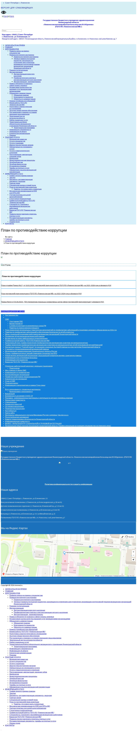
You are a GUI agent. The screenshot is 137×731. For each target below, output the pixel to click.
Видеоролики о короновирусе (21, 391)
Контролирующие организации (17, 375)
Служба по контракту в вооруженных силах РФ (27, 326)
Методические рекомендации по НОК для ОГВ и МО (29, 706)
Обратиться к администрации (24, 99)
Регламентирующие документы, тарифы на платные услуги (21, 219)
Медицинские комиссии (18, 139)
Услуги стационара (16, 143)
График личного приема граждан (21, 176)
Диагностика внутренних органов (21, 145)
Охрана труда (14, 222)
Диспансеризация (15, 72)
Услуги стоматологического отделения (24, 670)
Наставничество (11, 315)
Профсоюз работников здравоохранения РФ (22, 377)
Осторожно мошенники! (14, 406)
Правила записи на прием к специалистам (19, 52)
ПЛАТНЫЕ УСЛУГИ (12, 137)
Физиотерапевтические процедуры (22, 160)
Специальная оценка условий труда (22, 185)
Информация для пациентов (16, 360)
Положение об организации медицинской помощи (25, 336)
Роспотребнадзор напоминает (17, 417)
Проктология (14, 368)
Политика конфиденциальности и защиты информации (68, 484)
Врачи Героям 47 (16, 324)
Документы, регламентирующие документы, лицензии (21, 180)
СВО (7, 319)
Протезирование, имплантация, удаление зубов (20, 155)
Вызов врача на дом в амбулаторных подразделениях (26, 338)
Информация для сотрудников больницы (21, 358)
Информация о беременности (20, 130)
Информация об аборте (18, 131)
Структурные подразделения (20, 199)
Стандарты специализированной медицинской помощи (27, 349)
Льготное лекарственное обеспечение (23, 110)
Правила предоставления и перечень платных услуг (30, 719)
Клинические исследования (16, 379)
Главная (8, 239)
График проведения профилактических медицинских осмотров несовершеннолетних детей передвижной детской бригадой (53, 345)
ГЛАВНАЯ (9, 47)
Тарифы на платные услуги (19, 168)
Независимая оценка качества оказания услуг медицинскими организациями (20, 89)
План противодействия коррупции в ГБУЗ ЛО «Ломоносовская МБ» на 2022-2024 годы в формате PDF (41, 294)
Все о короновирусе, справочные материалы (23, 389)
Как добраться (10, 411)
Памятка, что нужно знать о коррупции (28, 189)
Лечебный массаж (16, 162)
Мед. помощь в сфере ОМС (15, 370)
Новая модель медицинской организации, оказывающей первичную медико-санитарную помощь (43, 355)
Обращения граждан (21, 95)
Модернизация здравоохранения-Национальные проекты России (31, 351)
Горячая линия (14, 183)
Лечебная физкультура (17, 164)
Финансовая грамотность (15, 400)
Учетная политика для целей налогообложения (20, 196)
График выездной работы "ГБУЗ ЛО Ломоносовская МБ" (27, 341)
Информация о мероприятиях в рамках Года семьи (25, 385)
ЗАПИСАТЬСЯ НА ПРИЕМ (15, 45)
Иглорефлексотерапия (17, 166)
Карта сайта (10, 413)
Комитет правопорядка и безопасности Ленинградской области (30, 419)
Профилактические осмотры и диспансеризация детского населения (28, 79)
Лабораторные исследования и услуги (24, 668)
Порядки (12, 135)
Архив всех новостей (13, 404)
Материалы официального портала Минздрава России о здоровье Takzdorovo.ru (36, 415)
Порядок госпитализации (18, 70)
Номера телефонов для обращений (22, 101)
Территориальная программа (24, 128)
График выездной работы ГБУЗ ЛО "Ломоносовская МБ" (22, 201)
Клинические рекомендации (19, 133)
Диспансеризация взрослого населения (29, 610)
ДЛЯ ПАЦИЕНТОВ (12, 49)
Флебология (13, 158)
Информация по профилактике (17, 372)
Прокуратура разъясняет (15, 409)
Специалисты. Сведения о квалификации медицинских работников (19, 206)
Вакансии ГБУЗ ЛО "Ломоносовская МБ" (21, 362)
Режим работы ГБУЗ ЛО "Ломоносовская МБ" (18, 104)
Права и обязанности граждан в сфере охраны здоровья (20, 84)
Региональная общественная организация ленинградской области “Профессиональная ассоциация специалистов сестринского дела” (58, 426)
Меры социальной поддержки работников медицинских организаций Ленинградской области (41, 334)
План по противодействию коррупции (23, 187)
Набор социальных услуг (18, 120)
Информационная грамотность (17, 421)
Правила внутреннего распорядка (21, 55)
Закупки (12, 177)
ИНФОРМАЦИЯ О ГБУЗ (14, 174)
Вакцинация (10, 394)
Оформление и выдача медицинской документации (29, 687)
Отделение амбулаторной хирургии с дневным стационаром (29, 366)
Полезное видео (11, 383)
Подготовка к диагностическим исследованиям (20, 107)
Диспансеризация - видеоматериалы (27, 82)
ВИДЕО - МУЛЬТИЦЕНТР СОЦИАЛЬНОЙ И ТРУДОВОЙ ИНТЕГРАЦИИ (33, 423)
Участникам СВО (16, 321)
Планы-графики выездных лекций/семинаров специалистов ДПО (31, 353)
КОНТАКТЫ (9, 223)
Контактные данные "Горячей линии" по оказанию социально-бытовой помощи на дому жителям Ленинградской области (52, 347)
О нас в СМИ (10, 381)
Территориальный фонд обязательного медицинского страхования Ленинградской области (22, 124)
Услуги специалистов (17, 141)
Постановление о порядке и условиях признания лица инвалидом (23, 113)
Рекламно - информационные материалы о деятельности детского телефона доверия (39, 398)
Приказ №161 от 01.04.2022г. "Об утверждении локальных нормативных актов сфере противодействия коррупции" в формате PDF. (52, 302)
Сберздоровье (11, 402)
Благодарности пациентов (23, 97)
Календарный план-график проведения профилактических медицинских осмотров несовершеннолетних (46, 343)
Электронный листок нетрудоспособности (17, 117)
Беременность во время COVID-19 (19, 396)
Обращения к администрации (20, 93)
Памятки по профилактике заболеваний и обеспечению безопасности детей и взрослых (39, 332)
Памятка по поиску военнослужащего (24, 328)
